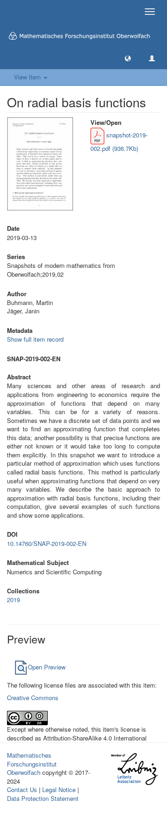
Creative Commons (32, 697)
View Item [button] (28, 76)
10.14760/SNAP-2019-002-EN (46, 543)
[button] (128, 57)
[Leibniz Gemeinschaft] (134, 769)
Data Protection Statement (42, 798)
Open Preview (46, 667)
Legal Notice (59, 789)
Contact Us (22, 789)
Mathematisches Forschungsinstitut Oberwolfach (32, 764)
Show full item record (35, 339)
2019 (13, 599)
